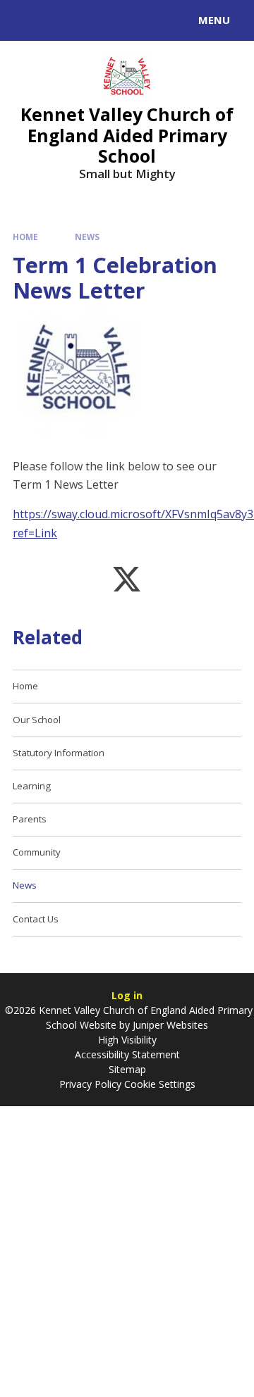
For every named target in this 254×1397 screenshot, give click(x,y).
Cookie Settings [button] (159, 1084)
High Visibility (127, 1039)
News (87, 237)
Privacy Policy (90, 1084)
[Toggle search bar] (26, 20)
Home (25, 237)
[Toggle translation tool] (62, 20)
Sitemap (127, 1069)
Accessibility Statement (127, 1054)
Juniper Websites (169, 1025)
